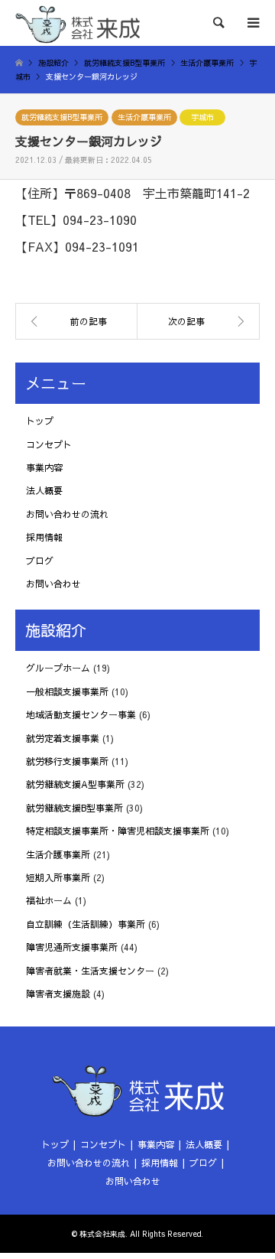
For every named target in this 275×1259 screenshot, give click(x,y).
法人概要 (44, 490)
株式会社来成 (102, 1233)
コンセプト (49, 444)
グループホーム (58, 668)
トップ (39, 421)
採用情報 (44, 537)
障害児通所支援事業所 (72, 947)
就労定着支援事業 (62, 738)
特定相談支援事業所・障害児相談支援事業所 (117, 831)
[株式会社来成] (77, 23)
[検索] (218, 23)
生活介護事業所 (144, 117)
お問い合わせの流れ (67, 514)
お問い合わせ (53, 583)
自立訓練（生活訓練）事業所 (85, 924)
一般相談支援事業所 (67, 691)
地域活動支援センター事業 (81, 714)
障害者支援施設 (58, 993)
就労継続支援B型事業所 (61, 117)
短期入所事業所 (58, 877)
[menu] (252, 23)
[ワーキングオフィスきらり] (199, 321)
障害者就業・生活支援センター (90, 971)
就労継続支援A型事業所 (75, 784)
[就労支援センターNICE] (76, 321)
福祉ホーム (49, 900)
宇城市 (202, 117)
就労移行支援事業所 (67, 761)
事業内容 (44, 467)
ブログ (39, 561)
